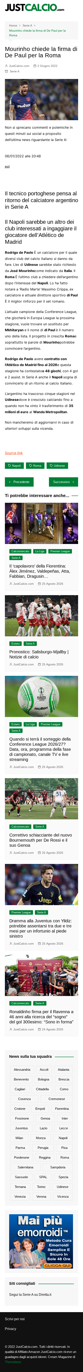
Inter (65, 1118)
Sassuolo (21, 1177)
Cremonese (57, 1099)
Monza (41, 1138)
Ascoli (44, 1069)
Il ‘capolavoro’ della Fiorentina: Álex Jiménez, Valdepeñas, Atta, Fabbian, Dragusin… (39, 571)
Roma (37, 465)
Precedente (21, 482)
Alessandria (22, 1069)
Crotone (19, 1108)
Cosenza (24, 1099)
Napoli (16, 465)
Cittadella (42, 1089)
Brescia (64, 1079)
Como (64, 1089)
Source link (14, 453)
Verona (41, 1196)
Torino (41, 1187)
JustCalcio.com (19, 66)
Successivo (61, 482)
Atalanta (63, 1069)
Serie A (14, 71)
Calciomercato (20, 551)
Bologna (43, 1079)
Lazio (43, 1128)
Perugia (43, 1147)
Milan (19, 1138)
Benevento (21, 1079)
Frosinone (22, 1118)
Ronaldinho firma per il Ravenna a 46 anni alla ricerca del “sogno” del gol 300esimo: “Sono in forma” (41, 1016)
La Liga (39, 551)
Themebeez (13, 1362)
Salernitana (25, 1167)
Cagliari (20, 1089)
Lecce (63, 1128)
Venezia (20, 1196)
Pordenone (21, 1157)
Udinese (59, 465)
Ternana (20, 1187)
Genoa (45, 1118)
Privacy (10, 1329)
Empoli (40, 1108)
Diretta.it (45, 1294)
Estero (15, 643)
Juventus (21, 1128)
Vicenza (63, 1196)
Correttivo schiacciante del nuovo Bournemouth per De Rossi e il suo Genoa (40, 840)
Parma (20, 1147)
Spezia (63, 1177)
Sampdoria (57, 1167)
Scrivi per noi (15, 1319)
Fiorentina (62, 1108)
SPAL (43, 1177)
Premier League (60, 551)
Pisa (64, 1147)
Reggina (44, 1157)
